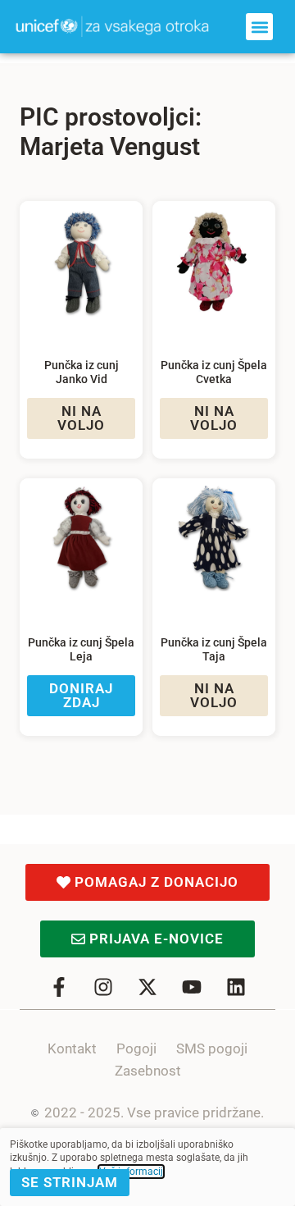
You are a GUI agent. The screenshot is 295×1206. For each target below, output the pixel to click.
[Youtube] (192, 987)
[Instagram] (103, 987)
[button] (259, 26)
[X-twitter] (147, 987)
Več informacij (131, 1171)
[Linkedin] (236, 987)
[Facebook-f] (59, 987)
